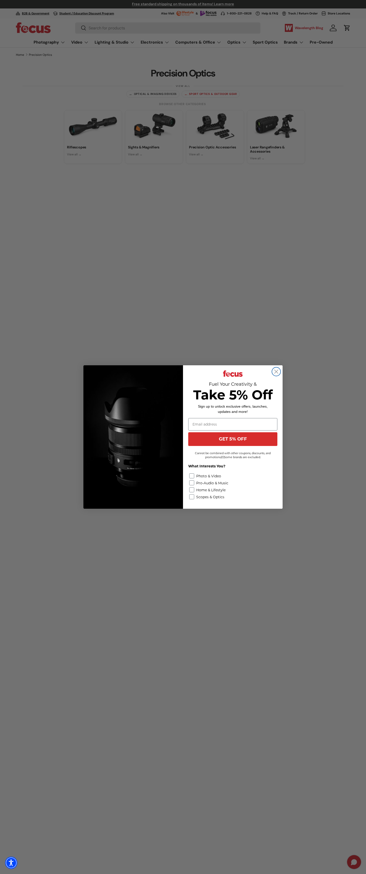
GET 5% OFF (233, 439)
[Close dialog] (276, 371)
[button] (11, 863)
